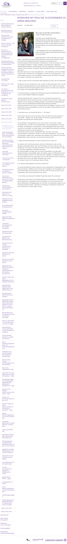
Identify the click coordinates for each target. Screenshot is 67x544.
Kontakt (38, 5)
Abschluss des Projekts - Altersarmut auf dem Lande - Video (8, 391)
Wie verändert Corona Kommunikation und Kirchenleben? (8, 362)
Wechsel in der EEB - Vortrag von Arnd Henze (8, 260)
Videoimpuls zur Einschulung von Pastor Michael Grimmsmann (7, 354)
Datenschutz (34, 3)
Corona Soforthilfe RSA (7, 430)
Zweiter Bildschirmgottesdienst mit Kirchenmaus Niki (8, 416)
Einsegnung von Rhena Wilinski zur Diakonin (7, 294)
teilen (54, 26)
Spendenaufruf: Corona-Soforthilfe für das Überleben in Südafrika (8, 329)
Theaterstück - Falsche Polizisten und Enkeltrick (7, 187)
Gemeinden (22, 11)
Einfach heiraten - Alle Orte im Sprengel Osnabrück (7, 45)
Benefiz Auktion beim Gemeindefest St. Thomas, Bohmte (7, 25)
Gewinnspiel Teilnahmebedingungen (7, 532)
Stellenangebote (5, 528)
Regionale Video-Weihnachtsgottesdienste (8, 218)
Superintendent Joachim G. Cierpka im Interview (7, 337)
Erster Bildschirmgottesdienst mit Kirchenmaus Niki (8, 489)
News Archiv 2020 (22, 14)
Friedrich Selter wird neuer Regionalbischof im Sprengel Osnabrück (8, 279)
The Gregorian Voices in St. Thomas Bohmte (8, 164)
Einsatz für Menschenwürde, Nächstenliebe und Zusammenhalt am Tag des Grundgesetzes (6, 54)
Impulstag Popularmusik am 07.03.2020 (7, 153)
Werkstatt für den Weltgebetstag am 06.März (7, 200)
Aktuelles (3, 11)
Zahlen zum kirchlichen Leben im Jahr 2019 (8, 398)
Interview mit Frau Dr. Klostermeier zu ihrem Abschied (8, 127)
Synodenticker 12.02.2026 (5, 79)
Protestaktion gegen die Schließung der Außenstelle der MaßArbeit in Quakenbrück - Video (8, 382)
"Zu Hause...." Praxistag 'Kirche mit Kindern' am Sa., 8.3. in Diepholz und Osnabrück (7, 92)
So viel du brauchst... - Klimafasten (8, 158)
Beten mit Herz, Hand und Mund (7, 84)
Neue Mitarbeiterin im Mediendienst (7, 206)
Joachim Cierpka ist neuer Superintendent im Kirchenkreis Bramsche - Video (7, 407)
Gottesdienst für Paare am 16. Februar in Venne (7, 193)
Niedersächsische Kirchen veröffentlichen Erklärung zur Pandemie (7, 246)
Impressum (27, 3)
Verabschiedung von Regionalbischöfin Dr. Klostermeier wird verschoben (8, 502)
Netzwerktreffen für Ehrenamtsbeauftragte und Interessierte (8, 62)
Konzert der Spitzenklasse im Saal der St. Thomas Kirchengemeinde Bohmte (8, 179)
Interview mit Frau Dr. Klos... (37, 14)
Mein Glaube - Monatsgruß (4, 519)
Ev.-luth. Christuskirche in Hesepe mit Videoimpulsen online (7, 470)
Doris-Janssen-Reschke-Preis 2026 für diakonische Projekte (7, 37)
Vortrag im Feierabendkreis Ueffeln (7, 212)
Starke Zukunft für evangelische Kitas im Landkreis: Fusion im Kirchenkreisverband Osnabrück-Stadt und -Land (7, 71)
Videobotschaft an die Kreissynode (7, 232)
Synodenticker (4, 515)
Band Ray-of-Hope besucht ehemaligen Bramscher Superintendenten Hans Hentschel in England (8, 144)
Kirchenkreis (13, 11)
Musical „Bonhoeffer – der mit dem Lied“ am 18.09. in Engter (8, 322)
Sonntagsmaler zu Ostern (7, 482)
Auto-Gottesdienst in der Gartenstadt (8, 463)
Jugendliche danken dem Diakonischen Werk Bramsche (8, 436)
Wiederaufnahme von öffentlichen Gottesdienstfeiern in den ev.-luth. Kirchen (8, 443)
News (14, 14)
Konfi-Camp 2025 (51, 11)
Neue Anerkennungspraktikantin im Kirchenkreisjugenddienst (8, 345)
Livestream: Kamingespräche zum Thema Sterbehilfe (7, 226)
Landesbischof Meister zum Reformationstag (7, 238)
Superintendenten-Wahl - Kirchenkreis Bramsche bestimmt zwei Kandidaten (8, 134)
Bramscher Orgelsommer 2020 (7, 368)
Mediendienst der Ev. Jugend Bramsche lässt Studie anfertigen (8, 315)
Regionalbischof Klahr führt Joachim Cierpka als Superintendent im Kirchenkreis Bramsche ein (8, 269)
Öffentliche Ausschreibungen (5, 524)
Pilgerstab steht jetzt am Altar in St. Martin (8, 254)
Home (2, 14)
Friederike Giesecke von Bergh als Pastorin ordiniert (8, 171)
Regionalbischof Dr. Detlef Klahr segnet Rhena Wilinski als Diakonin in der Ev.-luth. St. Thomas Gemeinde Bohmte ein (8, 304)
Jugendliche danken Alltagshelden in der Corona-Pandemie (8, 450)
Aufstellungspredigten (8, 495)
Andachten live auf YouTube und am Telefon (7, 457)
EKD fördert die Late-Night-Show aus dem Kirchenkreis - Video (8, 374)
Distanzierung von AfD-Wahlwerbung (6, 31)
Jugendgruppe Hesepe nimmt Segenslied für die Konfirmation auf (7, 287)
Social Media (40, 11)
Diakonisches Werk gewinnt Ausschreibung (6, 100)
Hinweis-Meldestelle (29, 5)
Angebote (31, 11)
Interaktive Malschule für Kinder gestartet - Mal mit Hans (8, 424)
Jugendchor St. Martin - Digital (6, 477)
